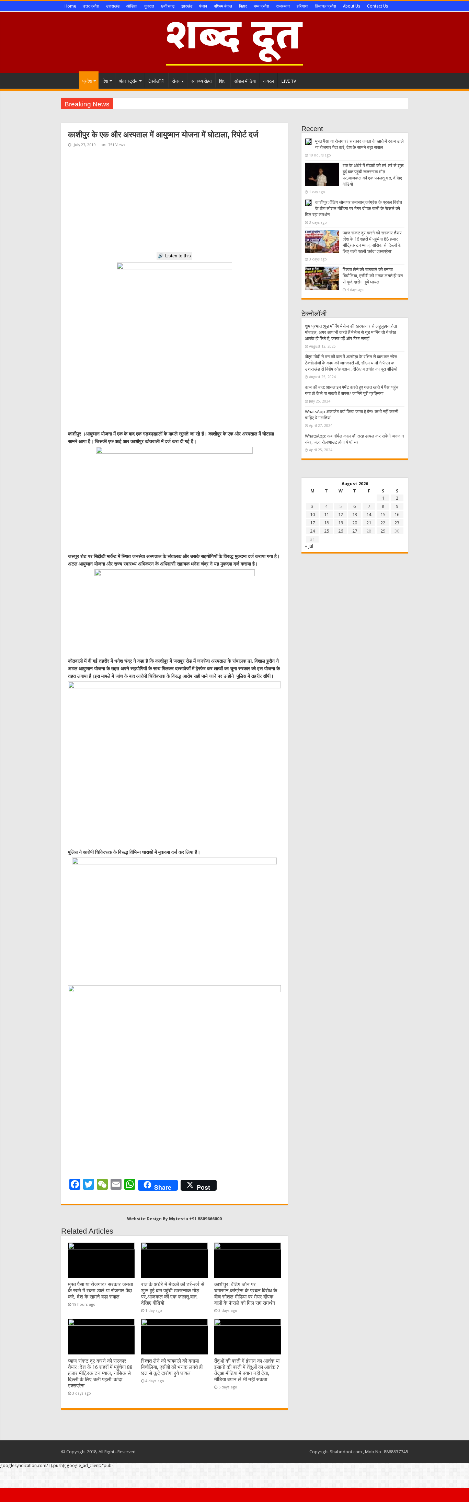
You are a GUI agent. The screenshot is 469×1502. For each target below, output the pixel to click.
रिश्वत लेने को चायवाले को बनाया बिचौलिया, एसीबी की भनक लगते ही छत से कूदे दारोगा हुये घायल (172, 1367)
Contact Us (377, 6)
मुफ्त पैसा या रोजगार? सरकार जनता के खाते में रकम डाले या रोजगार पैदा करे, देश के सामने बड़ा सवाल (100, 1290)
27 (354, 531)
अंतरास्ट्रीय (128, 81)
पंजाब (203, 6)
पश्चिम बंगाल (223, 6)
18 (326, 522)
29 (382, 531)
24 (312, 531)
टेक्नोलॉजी (156, 81)
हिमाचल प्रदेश (325, 6)
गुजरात (149, 6)
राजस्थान (283, 6)
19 (340, 522)
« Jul (309, 546)
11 (326, 514)
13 (354, 514)
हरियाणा (302, 6)
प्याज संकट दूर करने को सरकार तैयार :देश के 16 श (156, 103)
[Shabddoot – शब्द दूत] (234, 41)
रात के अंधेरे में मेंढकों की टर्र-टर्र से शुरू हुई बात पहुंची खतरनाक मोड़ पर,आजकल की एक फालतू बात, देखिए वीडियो (172, 1293)
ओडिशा (131, 6)
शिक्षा (223, 81)
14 (368, 514)
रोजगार (178, 81)
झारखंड (186, 6)
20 (354, 522)
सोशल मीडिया (245, 81)
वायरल (268, 81)
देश (105, 81)
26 (340, 531)
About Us (351, 6)
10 (312, 514)
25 (326, 531)
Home (70, 6)
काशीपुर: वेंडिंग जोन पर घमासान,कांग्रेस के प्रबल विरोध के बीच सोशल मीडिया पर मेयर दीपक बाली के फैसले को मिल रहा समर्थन (245, 1293)
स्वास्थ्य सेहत (201, 81)
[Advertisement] (174, 201)
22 (382, 522)
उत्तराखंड (112, 6)
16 (396, 514)
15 (382, 514)
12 (340, 514)
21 (368, 522)
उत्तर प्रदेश (91, 6)
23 (396, 522)
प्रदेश (87, 81)
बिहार (243, 6)
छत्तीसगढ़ (167, 6)
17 (312, 522)
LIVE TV (289, 81)
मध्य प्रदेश (261, 6)
